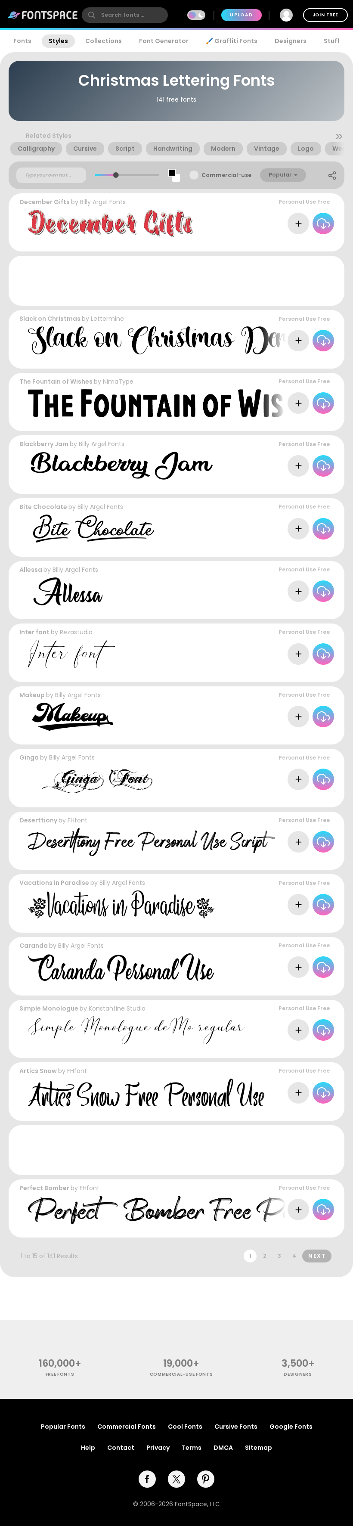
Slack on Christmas (50, 318)
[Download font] (323, 223)
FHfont (77, 820)
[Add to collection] (298, 223)
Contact (120, 1447)
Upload (241, 15)
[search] (125, 15)
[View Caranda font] (121, 967)
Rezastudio (76, 632)
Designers (291, 41)
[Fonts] (43, 15)
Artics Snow (38, 1071)
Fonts (22, 41)
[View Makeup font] (70, 717)
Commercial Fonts (126, 1426)
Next (316, 1255)
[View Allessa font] (65, 591)
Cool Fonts (185, 1426)
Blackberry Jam (43, 444)
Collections (103, 41)
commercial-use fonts (181, 1374)
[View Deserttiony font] (151, 842)
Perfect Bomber (44, 1188)
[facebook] (147, 1479)
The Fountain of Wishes (56, 381)
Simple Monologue (48, 1008)
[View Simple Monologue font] (136, 1030)
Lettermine (107, 318)
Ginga (29, 757)
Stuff (332, 41)
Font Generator (164, 41)
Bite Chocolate (43, 506)
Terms (191, 1447)
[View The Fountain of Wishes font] (177, 403)
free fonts (60, 1374)
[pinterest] (205, 1479)
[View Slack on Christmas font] (167, 340)
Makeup (32, 695)
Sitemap (258, 1447)
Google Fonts (291, 1426)
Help (88, 1447)
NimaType (118, 381)
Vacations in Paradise (54, 882)
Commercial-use (226, 175)
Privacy (158, 1447)
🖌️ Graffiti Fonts (231, 41)
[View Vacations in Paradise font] (121, 904)
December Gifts (44, 202)
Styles (58, 41)
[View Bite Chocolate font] (91, 529)
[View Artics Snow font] (146, 1093)
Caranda (33, 945)
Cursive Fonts (235, 1426)
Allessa (30, 569)
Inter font (34, 632)
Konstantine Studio (117, 1008)
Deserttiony (38, 820)
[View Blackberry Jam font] (120, 466)
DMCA (223, 1447)
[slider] (116, 175)
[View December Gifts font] (110, 224)
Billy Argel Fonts (103, 202)
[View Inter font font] (71, 654)
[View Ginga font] (90, 779)
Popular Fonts (63, 1426)
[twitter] (176, 1479)
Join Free (325, 15)
